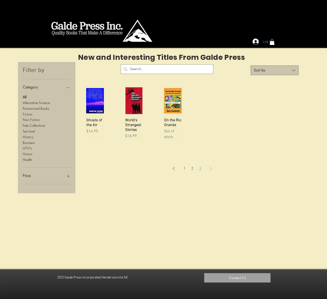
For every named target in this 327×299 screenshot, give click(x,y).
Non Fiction (31, 119)
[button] (272, 42)
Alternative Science (36, 102)
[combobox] (275, 70)
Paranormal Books (36, 108)
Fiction (27, 114)
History (28, 137)
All (25, 97)
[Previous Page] (174, 168)
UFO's (27, 148)
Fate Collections (34, 125)
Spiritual (29, 131)
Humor (28, 154)
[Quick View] (95, 100)
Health (27, 159)
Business (29, 142)
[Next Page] (211, 168)
